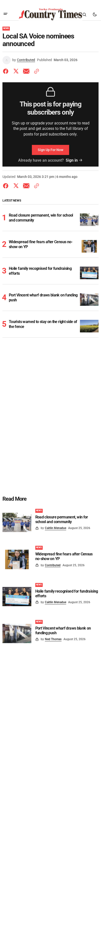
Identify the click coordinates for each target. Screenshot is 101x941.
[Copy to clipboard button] (35, 71)
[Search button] (84, 14)
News (6, 28)
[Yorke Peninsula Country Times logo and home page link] (50, 14)
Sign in (72, 160)
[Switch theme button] (95, 14)
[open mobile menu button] (5, 14)
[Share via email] (26, 71)
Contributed (26, 60)
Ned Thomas (53, 639)
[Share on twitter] (16, 71)
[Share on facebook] (6, 71)
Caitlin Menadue (55, 528)
